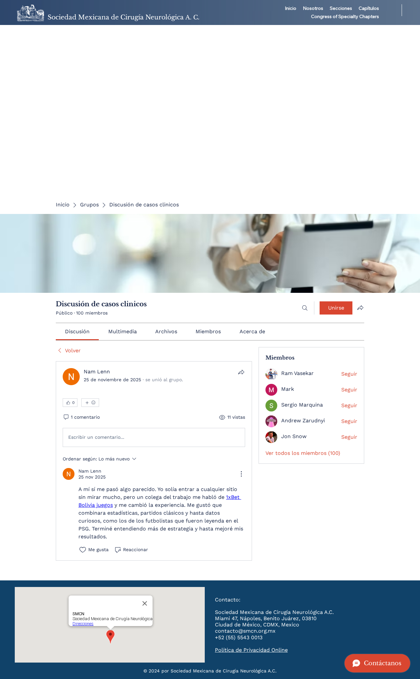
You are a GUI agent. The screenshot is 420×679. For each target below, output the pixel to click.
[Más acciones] (241, 474)
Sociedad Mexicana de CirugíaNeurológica (124, 17)
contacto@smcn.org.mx (245, 631)
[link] (77, 331)
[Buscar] (305, 308)
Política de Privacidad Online (251, 650)
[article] (154, 461)
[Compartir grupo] (360, 308)
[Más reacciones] (90, 402)
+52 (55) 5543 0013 (238, 637)
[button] (313, 8)
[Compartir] (241, 372)
